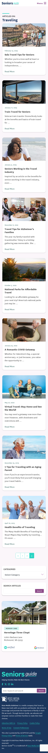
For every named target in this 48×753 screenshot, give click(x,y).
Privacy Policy (22, 723)
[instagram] (9, 684)
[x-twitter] (5, 684)
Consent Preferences (21, 727)
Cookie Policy (35, 723)
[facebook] (2, 684)
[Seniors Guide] (10, 3)
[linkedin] (12, 684)
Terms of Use (6, 727)
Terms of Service (22, 735)
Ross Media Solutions (35, 745)
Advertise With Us (8, 723)
